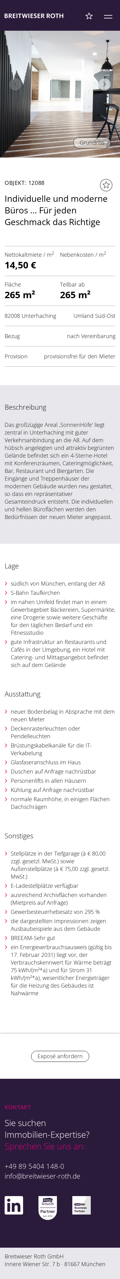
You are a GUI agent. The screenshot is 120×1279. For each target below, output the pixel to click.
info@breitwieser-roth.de (42, 1175)
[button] (104, 84)
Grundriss (92, 142)
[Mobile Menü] (108, 16)
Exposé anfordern (60, 1056)
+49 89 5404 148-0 (34, 1166)
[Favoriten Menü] (89, 16)
